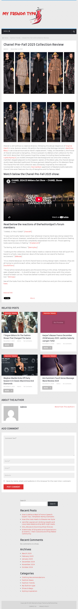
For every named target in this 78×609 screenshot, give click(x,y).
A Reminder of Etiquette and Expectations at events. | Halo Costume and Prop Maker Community (39, 532)
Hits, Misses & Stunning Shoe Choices (37, 527)
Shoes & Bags (27, 588)
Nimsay (12, 277)
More (7, 345)
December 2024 (28, 562)
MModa (18, 256)
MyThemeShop (52, 603)
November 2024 (28, 564)
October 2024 (27, 567)
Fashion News (28, 580)
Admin (6, 49)
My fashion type (28, 586)
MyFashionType (37, 603)
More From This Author (64, 407)
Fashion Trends (15, 38)
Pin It (32, 298)
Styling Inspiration (29, 591)
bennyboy (33, 247)
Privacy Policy (44, 606)
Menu (6, 31)
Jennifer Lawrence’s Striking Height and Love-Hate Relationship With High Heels (38, 523)
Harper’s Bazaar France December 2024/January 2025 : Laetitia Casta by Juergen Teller (58, 338)
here (5, 284)
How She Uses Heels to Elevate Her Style (38, 519)
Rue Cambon (36, 167)
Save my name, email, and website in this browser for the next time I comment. (38, 481)
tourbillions (9, 265)
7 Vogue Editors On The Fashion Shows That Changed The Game (17, 336)
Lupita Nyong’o (10, 158)
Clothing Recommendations (33, 577)
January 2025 (27, 559)
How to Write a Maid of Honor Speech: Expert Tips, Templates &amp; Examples (38, 516)
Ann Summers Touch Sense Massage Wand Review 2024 (58, 379)
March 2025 (26, 553)
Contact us (32, 606)
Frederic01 (34, 243)
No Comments (28, 341)
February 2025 (27, 556)
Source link (8, 293)
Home (6, 38)
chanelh (27, 232)
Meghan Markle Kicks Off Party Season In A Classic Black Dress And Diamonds (19, 381)
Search (23, 501)
